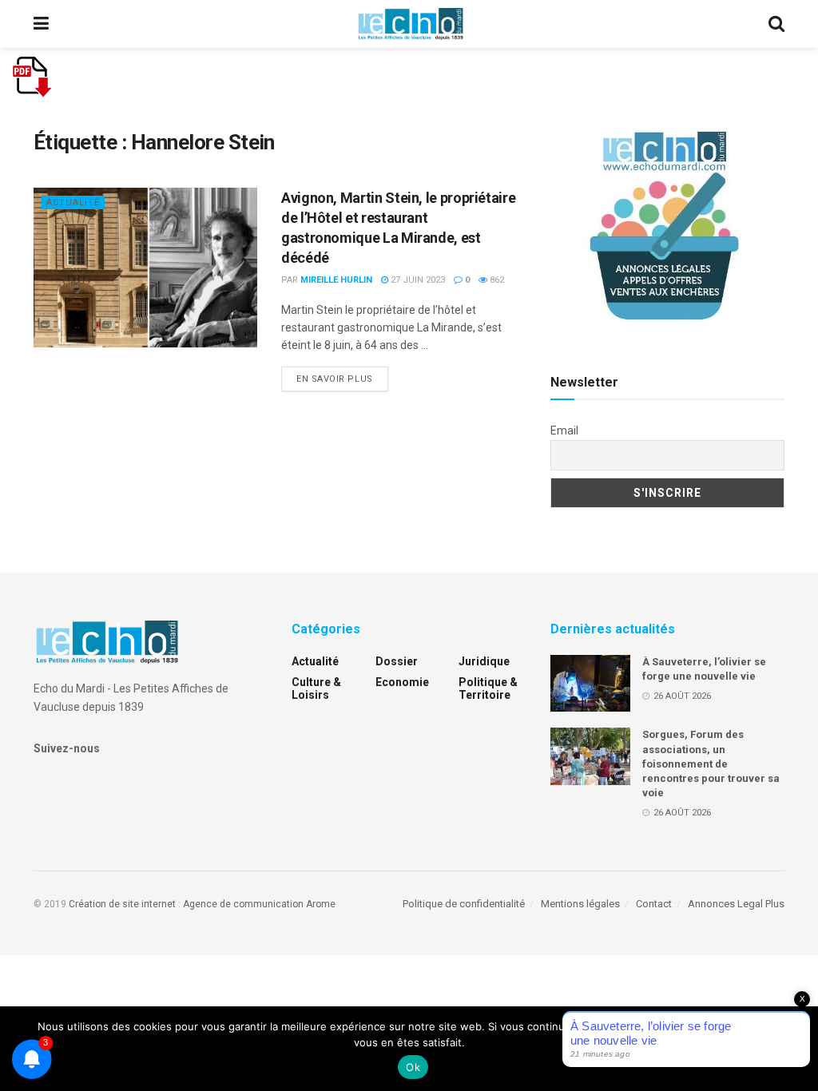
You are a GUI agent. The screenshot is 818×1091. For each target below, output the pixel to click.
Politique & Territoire (488, 688)
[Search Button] (776, 24)
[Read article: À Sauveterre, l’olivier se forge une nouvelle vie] (590, 683)
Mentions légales (580, 904)
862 (495, 280)
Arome (321, 904)
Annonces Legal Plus (736, 904)
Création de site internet (122, 904)
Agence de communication (243, 904)
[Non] (798, 1049)
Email (564, 430)
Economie (402, 682)
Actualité (73, 202)
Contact (654, 904)
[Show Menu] (41, 24)
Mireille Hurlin (336, 280)
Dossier (396, 661)
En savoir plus (342, 378)
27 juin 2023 (416, 280)
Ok (413, 1067)
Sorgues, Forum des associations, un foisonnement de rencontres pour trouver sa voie (711, 763)
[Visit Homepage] (410, 24)
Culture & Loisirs (316, 688)
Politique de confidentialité (464, 904)
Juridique (484, 661)
